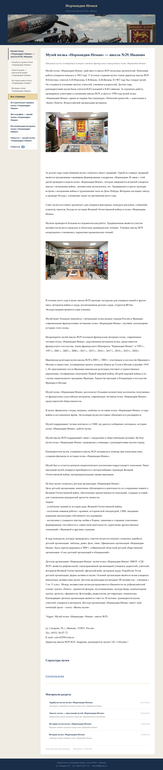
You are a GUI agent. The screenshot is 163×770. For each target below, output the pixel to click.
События (17, 146)
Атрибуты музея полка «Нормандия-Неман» (22, 63)
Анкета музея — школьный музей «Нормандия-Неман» (21, 72)
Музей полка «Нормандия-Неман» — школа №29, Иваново (23, 54)
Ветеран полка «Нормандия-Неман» (21, 89)
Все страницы (18, 96)
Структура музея (55, 676)
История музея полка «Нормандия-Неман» (21, 81)
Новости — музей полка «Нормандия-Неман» (23, 139)
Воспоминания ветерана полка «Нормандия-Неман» (23, 129)
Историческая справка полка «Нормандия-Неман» (22, 105)
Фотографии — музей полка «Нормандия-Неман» (21, 117)
